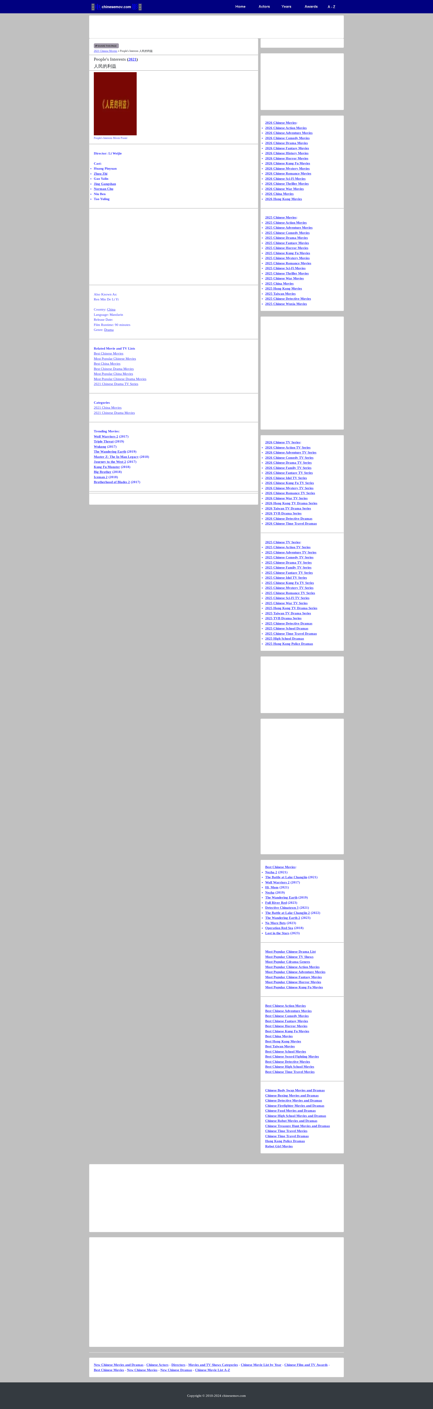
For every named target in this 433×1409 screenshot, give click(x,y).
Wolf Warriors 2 (106, 436)
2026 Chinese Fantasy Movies (287, 148)
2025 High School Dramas (284, 638)
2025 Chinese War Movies (284, 278)
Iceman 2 (101, 477)
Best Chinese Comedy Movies (287, 1016)
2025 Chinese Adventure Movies (289, 227)
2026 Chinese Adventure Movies (289, 133)
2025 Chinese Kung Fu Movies (287, 253)
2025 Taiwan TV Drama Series (288, 613)
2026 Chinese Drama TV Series (288, 462)
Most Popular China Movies (113, 374)
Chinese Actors (157, 1365)
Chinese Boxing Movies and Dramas (292, 1095)
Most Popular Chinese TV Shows (289, 957)
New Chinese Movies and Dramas (118, 1365)
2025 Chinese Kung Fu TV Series (289, 583)
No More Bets (275, 923)
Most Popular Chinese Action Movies (292, 967)
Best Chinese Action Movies (285, 1006)
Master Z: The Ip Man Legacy (116, 457)
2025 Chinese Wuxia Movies (286, 304)
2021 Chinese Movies (105, 51)
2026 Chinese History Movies (287, 153)
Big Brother (102, 472)
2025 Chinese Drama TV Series (288, 562)
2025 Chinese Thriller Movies (287, 273)
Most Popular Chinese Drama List (290, 951)
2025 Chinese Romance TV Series (290, 593)
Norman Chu (103, 189)
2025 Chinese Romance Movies (288, 263)
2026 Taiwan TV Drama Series (288, 508)
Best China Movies (107, 363)
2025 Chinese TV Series (282, 542)
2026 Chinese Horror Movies (286, 158)
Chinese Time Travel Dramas (287, 1136)
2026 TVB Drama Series (283, 513)
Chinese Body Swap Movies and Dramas (295, 1090)
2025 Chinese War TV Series (286, 603)
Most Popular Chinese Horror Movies (293, 982)
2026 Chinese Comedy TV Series (289, 457)
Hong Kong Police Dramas (285, 1141)
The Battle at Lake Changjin (286, 877)
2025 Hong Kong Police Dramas (289, 644)
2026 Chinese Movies (280, 123)
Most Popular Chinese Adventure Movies (295, 972)
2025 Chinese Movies (280, 217)
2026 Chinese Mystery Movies (287, 168)
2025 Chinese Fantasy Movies (287, 243)
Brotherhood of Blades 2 (112, 482)
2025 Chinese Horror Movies (286, 248)
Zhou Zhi (100, 173)
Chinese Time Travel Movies (286, 1131)
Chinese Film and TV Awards (306, 1365)
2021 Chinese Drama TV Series (116, 384)
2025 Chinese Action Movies (286, 222)
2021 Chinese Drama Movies (114, 413)
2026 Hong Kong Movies (283, 199)
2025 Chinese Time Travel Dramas (291, 633)
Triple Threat (104, 441)
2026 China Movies (279, 194)
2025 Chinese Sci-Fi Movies (285, 268)
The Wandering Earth (110, 451)
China (111, 309)
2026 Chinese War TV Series (286, 498)
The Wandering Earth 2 (282, 918)
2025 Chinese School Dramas (286, 628)
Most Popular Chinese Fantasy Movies (293, 977)
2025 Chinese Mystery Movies (287, 258)
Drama (109, 330)
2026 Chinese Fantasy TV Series (289, 473)
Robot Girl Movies (279, 1146)
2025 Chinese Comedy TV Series (289, 557)
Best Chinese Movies (108, 353)
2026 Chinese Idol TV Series (286, 478)
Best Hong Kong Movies (283, 1041)
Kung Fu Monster (107, 467)
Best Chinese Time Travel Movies (290, 1072)
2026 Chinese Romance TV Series (290, 493)
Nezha (269, 892)
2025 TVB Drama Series (283, 618)
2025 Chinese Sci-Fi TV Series (287, 598)
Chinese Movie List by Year (261, 1365)
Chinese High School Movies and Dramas (295, 1116)
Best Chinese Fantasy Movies (286, 1021)
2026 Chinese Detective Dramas (288, 518)
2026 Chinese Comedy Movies (287, 138)
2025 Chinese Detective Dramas (288, 623)
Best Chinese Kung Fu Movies (287, 1031)
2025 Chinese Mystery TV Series (289, 588)
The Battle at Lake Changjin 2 (287, 913)
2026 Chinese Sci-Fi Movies (285, 178)
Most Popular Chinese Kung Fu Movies (294, 987)
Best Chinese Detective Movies (287, 1061)
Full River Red (276, 902)
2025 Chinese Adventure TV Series (290, 552)
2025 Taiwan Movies (280, 293)
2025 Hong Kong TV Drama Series (291, 608)
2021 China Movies (108, 407)
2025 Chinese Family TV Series (288, 567)
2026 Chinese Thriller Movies (287, 183)
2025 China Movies (279, 283)
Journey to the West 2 (110, 462)
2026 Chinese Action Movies (286, 128)
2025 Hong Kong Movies (283, 288)
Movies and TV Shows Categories (213, 1365)
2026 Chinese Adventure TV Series (290, 452)
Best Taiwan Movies (280, 1046)
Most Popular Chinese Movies (115, 358)
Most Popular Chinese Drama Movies (120, 379)
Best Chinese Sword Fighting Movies (292, 1056)
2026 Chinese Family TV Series (288, 468)
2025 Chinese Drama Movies (286, 238)
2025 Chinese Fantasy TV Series (289, 572)
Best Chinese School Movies (285, 1051)
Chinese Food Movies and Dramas (290, 1110)
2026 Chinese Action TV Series (288, 447)
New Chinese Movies (142, 1370)
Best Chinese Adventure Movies (288, 1011)
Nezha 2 (271, 872)
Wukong (100, 446)
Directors (178, 1365)
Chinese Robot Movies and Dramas (291, 1121)
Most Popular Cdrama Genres (287, 962)
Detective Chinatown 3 (282, 907)
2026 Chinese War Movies (284, 189)
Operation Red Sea (279, 928)
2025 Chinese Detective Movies (288, 298)
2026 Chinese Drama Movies (286, 143)
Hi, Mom (272, 887)
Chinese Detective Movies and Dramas (293, 1100)
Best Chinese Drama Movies (114, 369)
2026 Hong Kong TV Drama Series (291, 503)
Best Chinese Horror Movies (286, 1026)
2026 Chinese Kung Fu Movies (287, 163)
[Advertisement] (198, 27)
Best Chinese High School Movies (289, 1066)
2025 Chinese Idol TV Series (286, 577)
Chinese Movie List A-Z (212, 1370)
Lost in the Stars (277, 933)
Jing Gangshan (105, 184)
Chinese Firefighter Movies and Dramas (294, 1105)
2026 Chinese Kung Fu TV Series (289, 483)
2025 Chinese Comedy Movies (287, 233)
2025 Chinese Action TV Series (288, 547)
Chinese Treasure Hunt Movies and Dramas (297, 1126)
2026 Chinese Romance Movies (288, 173)
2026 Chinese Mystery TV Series (289, 488)
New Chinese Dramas (176, 1370)
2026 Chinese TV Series (282, 442)
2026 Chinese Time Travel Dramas (291, 523)
